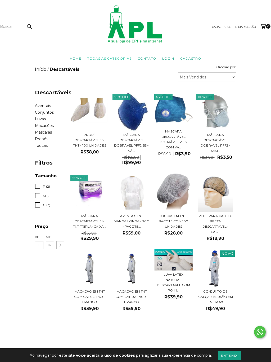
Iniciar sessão (245, 27)
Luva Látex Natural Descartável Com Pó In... (173, 282)
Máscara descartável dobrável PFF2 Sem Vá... (131, 143)
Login (168, 58)
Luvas (40, 119)
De (37, 237)
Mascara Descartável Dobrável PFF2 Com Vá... (173, 139)
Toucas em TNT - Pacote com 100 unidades (173, 221)
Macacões (44, 125)
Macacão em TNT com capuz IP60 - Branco (89, 296)
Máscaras (43, 132)
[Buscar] (29, 26)
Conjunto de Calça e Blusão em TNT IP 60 (215, 296)
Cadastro (190, 58)
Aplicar (60, 245)
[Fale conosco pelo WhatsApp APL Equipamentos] (260, 332)
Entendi (230, 355)
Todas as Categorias (109, 58)
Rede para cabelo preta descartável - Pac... (215, 224)
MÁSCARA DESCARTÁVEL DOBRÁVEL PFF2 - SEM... (215, 143)
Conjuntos (44, 112)
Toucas (41, 145)
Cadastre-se (221, 27)
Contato (147, 58)
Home (75, 58)
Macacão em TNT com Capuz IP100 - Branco (131, 296)
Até (48, 237)
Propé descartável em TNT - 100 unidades (89, 140)
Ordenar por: (226, 67)
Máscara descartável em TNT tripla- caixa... (89, 221)
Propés (41, 138)
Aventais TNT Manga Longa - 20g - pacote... (131, 221)
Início (40, 69)
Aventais (43, 105)
